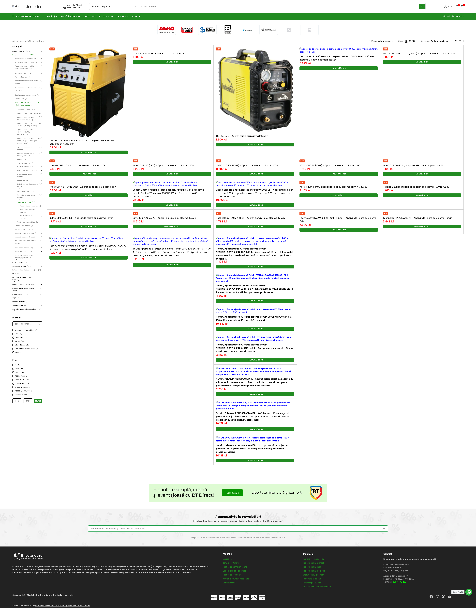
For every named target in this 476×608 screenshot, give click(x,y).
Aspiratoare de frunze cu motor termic (28, 82)
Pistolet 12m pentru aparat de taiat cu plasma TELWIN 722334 (417, 186)
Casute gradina (25, 163)
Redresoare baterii (24, 248)
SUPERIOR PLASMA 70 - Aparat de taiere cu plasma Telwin (164, 217)
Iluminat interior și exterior (26, 233)
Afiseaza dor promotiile (382, 41)
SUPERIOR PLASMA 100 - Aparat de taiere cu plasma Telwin (81, 217)
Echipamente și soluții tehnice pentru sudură (28, 103)
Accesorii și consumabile (26, 62)
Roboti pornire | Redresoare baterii (29, 185)
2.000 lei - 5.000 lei (22, 383)
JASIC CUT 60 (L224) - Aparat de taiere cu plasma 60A (413, 165)
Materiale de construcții (23, 284)
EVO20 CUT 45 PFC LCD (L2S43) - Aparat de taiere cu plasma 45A (419, 53)
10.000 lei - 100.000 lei (23, 391)
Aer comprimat (23, 73)
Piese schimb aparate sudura (29, 175)
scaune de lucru (20, 302)
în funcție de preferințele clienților (26, 270)
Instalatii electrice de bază (26, 237)
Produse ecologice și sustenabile (27, 295)
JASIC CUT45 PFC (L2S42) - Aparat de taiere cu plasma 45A (82, 186)
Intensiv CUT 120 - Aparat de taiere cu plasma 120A (77, 165)
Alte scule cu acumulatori (26, 349)
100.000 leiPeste (21, 395)
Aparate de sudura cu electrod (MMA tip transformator (29, 132)
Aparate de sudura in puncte (29, 148)
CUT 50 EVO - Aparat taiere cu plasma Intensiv (242, 136)
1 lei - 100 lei (19, 372)
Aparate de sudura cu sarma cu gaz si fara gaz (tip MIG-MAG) (29, 140)
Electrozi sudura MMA (27, 167)
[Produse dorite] (457, 6)
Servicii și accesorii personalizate (26, 309)
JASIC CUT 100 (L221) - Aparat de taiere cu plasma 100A (163, 165)
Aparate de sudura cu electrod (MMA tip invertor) (29, 124)
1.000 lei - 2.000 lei (22, 380)
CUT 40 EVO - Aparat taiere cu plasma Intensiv (158, 53)
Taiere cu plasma (26, 202)
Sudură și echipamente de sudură (29, 196)
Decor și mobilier (21, 51)
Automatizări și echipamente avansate (28, 89)
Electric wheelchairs (24, 226)
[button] (88, 152)
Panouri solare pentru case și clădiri (27, 289)
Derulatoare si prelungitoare (27, 95)
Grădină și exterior (21, 266)
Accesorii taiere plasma (30, 206)
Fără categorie (19, 262)
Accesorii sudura (26, 110)
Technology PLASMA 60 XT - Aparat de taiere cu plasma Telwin (417, 217)
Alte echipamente (23, 345)
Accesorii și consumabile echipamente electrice (28, 67)
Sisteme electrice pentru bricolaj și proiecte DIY (28, 256)
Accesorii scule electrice (25, 59)
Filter (38, 401)
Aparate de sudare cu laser (29, 113)
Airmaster (21, 337)
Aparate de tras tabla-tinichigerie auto (29, 154)
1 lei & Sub (19, 369)
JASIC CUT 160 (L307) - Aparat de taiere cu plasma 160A (247, 165)
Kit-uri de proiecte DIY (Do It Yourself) (27, 278)
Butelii (21, 159)
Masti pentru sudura (27, 170)
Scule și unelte (20, 305)
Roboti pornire (24, 180)
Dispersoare (21, 99)
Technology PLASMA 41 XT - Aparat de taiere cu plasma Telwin (250, 217)
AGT (18, 334)
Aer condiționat (22, 77)
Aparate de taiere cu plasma (31, 211)
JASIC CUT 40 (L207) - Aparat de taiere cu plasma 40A (329, 165)
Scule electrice (23, 251)
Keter (15, 274)
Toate (17, 365)
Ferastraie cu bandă (24, 229)
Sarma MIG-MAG (25, 191)
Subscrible (384, 528)
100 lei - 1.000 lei (21, 376)
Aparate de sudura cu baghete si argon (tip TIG (29, 118)
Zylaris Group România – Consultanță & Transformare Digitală (62, 605)
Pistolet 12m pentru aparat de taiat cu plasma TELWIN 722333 (333, 186)
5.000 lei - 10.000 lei (22, 387)
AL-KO (19, 341)
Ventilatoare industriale (27, 222)
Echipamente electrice (23, 55)
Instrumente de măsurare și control (28, 242)
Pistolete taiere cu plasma (31, 217)
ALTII (18, 352)
